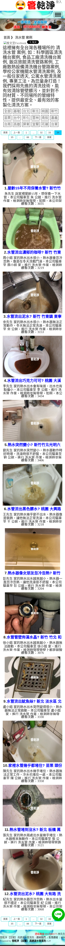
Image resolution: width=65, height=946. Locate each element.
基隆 (17, 111)
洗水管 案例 (23, 37)
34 (58, 132)
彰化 (26, 118)
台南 (7, 124)
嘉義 (54, 118)
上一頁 (16, 132)
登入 (59, 1)
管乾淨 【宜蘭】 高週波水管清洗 (29, 940)
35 (12, 137)
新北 (35, 111)
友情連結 (53, 937)
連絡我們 (41, 937)
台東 (54, 124)
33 (49, 132)
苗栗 (7, 118)
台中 (17, 118)
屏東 (26, 124)
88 (28, 137)
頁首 (5, 132)
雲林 (35, 118)
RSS (63, 937)
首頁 (7, 37)
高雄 (17, 124)
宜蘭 (35, 124)
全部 (7, 111)
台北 (26, 111)
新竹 (54, 111)
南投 (45, 118)
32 (41, 132)
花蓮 (45, 124)
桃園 (45, 111)
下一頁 (38, 137)
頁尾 (49, 137)
